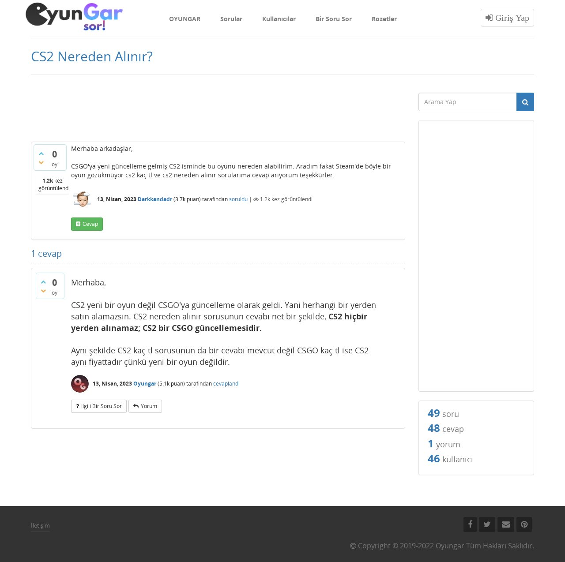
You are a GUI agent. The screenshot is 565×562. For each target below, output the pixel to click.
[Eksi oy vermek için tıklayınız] (41, 162)
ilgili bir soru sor (101, 406)
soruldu (238, 199)
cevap (90, 224)
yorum (149, 406)
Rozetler (384, 19)
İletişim (40, 525)
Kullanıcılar (279, 19)
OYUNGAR (184, 19)
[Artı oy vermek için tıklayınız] (41, 153)
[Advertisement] (218, 111)
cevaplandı (226, 383)
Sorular (231, 19)
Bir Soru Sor (334, 19)
